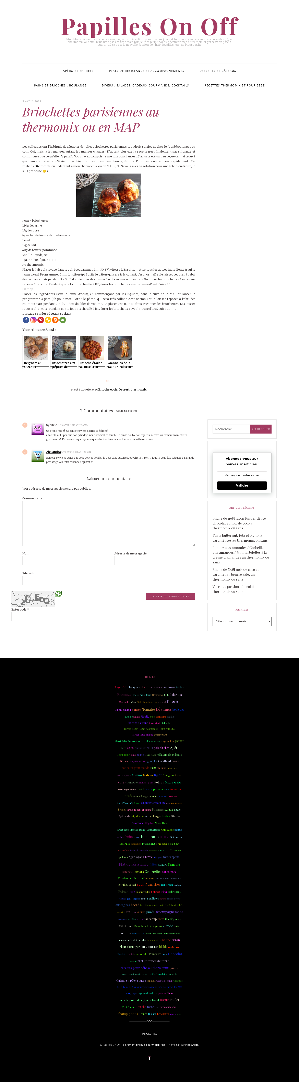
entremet (174, 891)
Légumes (164, 709)
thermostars (160, 734)
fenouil (151, 980)
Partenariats (149, 946)
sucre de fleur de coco (134, 974)
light (158, 774)
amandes (138, 933)
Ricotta (145, 716)
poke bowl (173, 843)
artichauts (156, 687)
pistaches (159, 789)
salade (169, 809)
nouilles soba (174, 947)
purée (150, 912)
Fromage (124, 694)
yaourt (179, 741)
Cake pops (150, 754)
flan (132, 891)
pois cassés (153, 850)
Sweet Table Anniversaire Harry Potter (134, 741)
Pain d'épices (154, 940)
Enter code (20, 609)
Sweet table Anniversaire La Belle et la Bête (162, 905)
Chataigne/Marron (153, 802)
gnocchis (152, 761)
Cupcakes (167, 829)
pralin (162, 993)
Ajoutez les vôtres (126, 411)
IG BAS (164, 837)
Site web (28, 573)
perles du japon (133, 898)
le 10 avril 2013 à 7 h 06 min (74, 425)
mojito (170, 716)
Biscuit (164, 1000)
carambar (123, 850)
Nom (25, 553)
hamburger (155, 816)
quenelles (168, 741)
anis (179, 1014)
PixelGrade (191, 1045)
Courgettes (153, 871)
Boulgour (168, 775)
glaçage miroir (123, 709)
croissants (161, 716)
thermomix (138, 389)
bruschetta (175, 789)
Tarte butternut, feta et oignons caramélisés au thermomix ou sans (240, 537)
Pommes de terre (156, 961)
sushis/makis (143, 891)
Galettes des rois (147, 702)
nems (164, 954)
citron (176, 940)
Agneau (157, 926)
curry (122, 782)
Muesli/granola (173, 919)
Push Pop (173, 796)
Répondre (100, 425)
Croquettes (157, 694)
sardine (132, 919)
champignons (128, 1013)
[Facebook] (26, 320)
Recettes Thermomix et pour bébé (234, 85)
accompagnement (169, 911)
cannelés (172, 974)
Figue (177, 809)
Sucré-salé (173, 782)
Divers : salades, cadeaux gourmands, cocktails (145, 85)
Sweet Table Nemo (141, 695)
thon (161, 919)
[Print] (55, 320)
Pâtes (153, 864)
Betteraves (176, 837)
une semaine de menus (168, 878)
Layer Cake (121, 687)
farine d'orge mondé (145, 796)
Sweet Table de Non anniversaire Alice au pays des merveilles (147, 986)
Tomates (148, 709)
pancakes (136, 843)
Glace (123, 748)
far (146, 816)
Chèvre (148, 857)
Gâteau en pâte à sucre (131, 980)
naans (133, 912)
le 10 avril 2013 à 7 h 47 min (76, 452)
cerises (158, 741)
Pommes (158, 809)
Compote (132, 782)
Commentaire (32, 498)
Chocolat (175, 953)
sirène (133, 961)
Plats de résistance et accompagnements (146, 71)
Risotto (175, 816)
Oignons (138, 871)
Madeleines (148, 843)
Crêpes (143, 1014)
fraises (152, 1014)
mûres (133, 702)
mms (157, 1007)
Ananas (122, 919)
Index (166, 816)
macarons (172, 768)
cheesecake (141, 954)
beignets (127, 871)
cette (36, 166)
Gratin (145, 687)
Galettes (178, 980)
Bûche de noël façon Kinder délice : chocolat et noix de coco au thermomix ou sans (240, 523)
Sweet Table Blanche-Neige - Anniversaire (138, 829)
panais (173, 1014)
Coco (130, 748)
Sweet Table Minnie (142, 734)
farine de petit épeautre (139, 809)
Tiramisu (175, 850)
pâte (167, 789)
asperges (124, 843)
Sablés (180, 687)
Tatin (143, 898)
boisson (155, 891)
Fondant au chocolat (131, 878)
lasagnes (134, 687)
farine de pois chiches (127, 789)
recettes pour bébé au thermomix (145, 968)
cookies (120, 912)
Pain (153, 768)
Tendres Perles (155, 723)
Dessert (124, 389)
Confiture (138, 823)
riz (128, 912)
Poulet (174, 1000)
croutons (177, 885)
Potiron (159, 782)
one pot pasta (124, 775)
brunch (122, 809)
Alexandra (53, 452)
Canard (162, 864)
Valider (242, 485)
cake (177, 926)
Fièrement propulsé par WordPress (144, 1045)
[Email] (62, 320)
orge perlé (161, 843)
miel (140, 961)
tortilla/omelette (157, 974)
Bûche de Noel (143, 748)
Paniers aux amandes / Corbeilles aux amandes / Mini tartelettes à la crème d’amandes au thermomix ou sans (241, 554)
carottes (125, 933)
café (180, 986)
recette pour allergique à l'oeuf (139, 1000)
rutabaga (122, 898)
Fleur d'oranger (129, 947)
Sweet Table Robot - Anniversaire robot (162, 933)
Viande (168, 926)
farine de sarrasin (139, 850)
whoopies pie (131, 993)
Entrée (127, 796)
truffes (120, 837)
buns (168, 803)
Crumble (124, 702)
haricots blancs (168, 1007)
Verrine (149, 878)
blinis (133, 754)
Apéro (174, 748)
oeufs (148, 789)
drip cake (141, 884)
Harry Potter (173, 898)
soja (152, 716)
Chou (170, 993)
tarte (150, 1007)
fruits (128, 836)
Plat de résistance (134, 864)
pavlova (163, 898)
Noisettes (161, 823)
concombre (169, 871)
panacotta (176, 802)
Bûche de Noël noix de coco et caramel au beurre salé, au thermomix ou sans (236, 574)
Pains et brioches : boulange (60, 85)
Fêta (164, 891)
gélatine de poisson (169, 755)
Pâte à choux (126, 926)
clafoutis (161, 768)
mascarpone (171, 857)
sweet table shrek (163, 980)
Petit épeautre (129, 1007)
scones (140, 919)
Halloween (167, 884)
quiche (142, 1007)
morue (178, 829)
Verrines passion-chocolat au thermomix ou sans (236, 589)
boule (166, 695)
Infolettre (149, 1034)
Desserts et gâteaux (218, 71)
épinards (124, 816)
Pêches (124, 761)
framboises (152, 884)
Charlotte (122, 954)
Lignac (129, 716)
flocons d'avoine (138, 723)
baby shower (137, 816)
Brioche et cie (107, 389)
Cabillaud (164, 761)
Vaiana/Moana (169, 687)
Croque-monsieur (137, 761)
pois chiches (161, 748)
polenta (123, 857)
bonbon (136, 709)
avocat (162, 702)
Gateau (148, 775)
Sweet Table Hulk (125, 803)
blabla (163, 947)
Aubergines (122, 905)
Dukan (137, 803)
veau (136, 837)
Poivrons (176, 695)
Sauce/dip (150, 919)
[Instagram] (33, 320)
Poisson (124, 891)
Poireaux (155, 954)
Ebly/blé (149, 823)
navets (136, 716)
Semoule (174, 864)
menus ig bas (146, 782)
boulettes (178, 709)
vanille (141, 912)
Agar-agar (135, 857)
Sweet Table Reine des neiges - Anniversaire (149, 728)
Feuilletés (153, 898)
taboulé (166, 723)
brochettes (163, 1014)
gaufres (173, 968)
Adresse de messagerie (130, 553)
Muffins (137, 775)
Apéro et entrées (78, 71)
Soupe (166, 940)
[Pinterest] (40, 320)
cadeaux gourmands (136, 768)
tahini (131, 954)
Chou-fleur (123, 754)
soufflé (140, 789)
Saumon (163, 850)
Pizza (178, 775)
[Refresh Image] (58, 593)
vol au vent (162, 796)
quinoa (175, 761)
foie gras (158, 857)
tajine (140, 754)
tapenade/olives (147, 993)
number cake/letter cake (132, 940)
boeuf (135, 905)
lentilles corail (127, 884)
